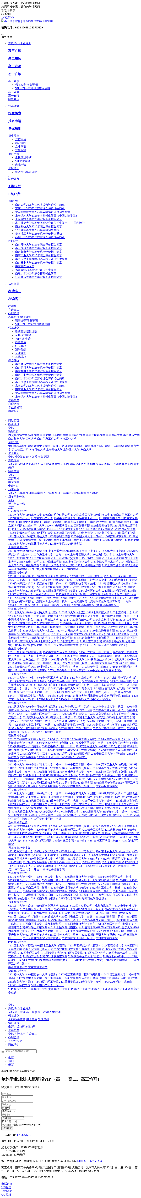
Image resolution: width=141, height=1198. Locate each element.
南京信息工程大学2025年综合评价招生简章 (41, 259)
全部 (11, 427)
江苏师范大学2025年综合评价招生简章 (38, 277)
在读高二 (14, 299)
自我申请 (20, 164)
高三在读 (14, 51)
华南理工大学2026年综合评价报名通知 (38, 233)
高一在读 (14, 66)
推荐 (11, 1057)
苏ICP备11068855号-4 (89, 1161)
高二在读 (14, 58)
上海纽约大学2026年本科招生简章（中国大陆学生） (46, 215)
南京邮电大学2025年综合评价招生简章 (38, 251)
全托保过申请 (23, 157)
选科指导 (13, 400)
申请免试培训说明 (26, 172)
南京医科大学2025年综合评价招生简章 (38, 248)
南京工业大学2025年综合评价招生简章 (38, 255)
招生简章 (14, 113)
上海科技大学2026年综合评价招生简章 (38, 219)
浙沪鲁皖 (20, 143)
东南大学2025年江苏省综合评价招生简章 (40, 208)
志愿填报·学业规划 (19, 316)
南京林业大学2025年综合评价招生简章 (38, 262)
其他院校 (20, 150)
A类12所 (14, 186)
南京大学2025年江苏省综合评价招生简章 (40, 204)
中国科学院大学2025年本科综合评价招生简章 (42, 211)
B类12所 (14, 194)
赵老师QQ (7, 17)
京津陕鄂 (20, 146)
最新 (11, 1064)
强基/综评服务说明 (26, 84)
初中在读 (14, 74)
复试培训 (14, 129)
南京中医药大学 (24, 266)
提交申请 (7, 1128)
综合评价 (13, 360)
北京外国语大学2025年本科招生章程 (37, 230)
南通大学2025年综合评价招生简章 (35, 273)
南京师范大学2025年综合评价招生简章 (38, 244)
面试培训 (13, 411)
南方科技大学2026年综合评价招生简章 (38, 226)
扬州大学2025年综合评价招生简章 (35, 269)
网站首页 (13, 420)
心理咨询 (13, 403)
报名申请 (14, 121)
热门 (11, 1061)
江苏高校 (20, 139)
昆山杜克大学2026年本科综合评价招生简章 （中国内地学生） (52, 222)
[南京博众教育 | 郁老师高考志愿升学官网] (70, 21)
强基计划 (13, 327)
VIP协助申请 (23, 161)
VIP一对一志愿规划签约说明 (32, 88)
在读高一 (14, 291)
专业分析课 (15, 407)
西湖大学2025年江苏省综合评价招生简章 (40, 237)
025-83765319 (25, 1135)
